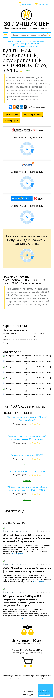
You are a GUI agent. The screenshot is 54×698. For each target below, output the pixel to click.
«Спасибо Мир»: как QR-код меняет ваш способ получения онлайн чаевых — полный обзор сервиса (26, 538)
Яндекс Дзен (28, 695)
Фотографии (11, 120)
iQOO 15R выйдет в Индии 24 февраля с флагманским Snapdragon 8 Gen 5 (27, 570)
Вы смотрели (44, 694)
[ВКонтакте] (10, 107)
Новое (45, 690)
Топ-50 (45, 686)
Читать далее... (17, 553)
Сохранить (26, 70)
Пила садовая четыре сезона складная (27, 471)
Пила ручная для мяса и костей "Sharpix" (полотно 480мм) (27, 418)
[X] (25, 107)
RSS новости (28, 692)
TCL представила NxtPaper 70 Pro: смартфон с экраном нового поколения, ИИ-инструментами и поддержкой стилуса (24, 601)
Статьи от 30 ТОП (15, 522)
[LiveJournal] (17, 107)
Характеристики (32, 114)
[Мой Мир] (21, 107)
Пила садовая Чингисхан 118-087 (27, 455)
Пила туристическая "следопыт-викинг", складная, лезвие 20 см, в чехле (27, 437)
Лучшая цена (11, 114)
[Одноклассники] (14, 107)
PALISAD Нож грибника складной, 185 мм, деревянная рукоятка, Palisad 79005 (27, 488)
